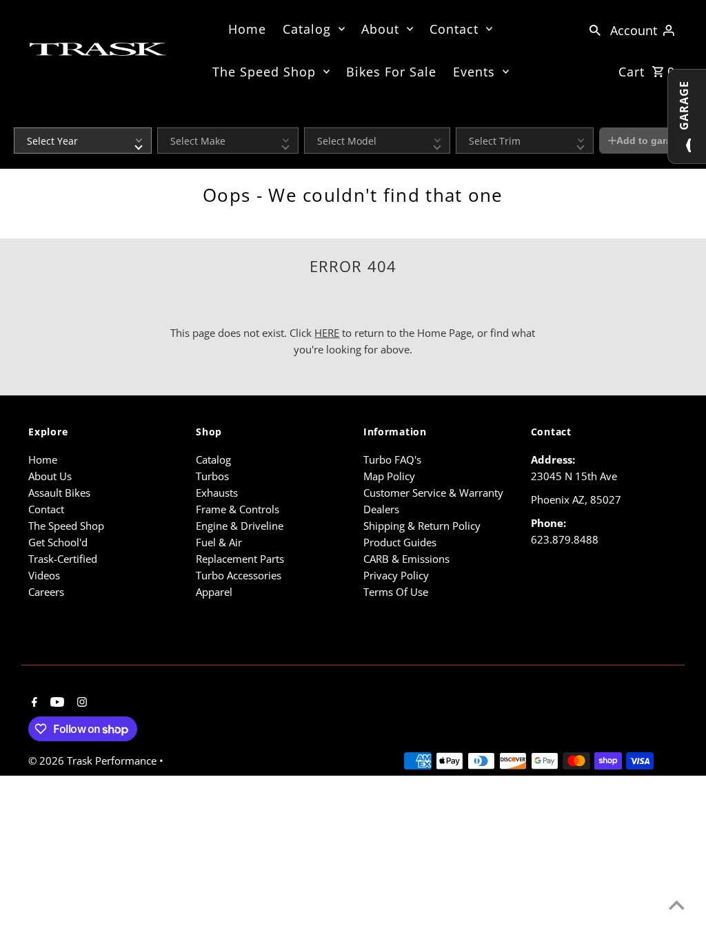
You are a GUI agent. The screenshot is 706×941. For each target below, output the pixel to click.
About (380, 29)
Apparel (214, 592)
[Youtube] (55, 702)
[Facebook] (32, 702)
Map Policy (389, 476)
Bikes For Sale (391, 71)
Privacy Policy (396, 575)
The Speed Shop (264, 71)
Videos (44, 575)
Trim (464, 118)
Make (167, 118)
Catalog (307, 29)
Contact (454, 29)
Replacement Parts (240, 559)
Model (315, 118)
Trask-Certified (62, 559)
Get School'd (58, 542)
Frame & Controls (237, 509)
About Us (50, 476)
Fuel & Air (219, 542)
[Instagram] (80, 702)
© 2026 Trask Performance (93, 760)
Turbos (212, 476)
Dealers (381, 509)
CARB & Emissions (406, 559)
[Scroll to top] (676, 904)
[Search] (595, 29)
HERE (326, 333)
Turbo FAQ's (392, 459)
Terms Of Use (395, 592)
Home (247, 29)
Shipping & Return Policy (422, 525)
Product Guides (399, 542)
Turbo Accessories (238, 575)
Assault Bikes (59, 492)
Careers (46, 592)
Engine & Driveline (239, 525)
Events (474, 71)
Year (22, 118)
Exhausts (217, 492)
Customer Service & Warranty (433, 492)
